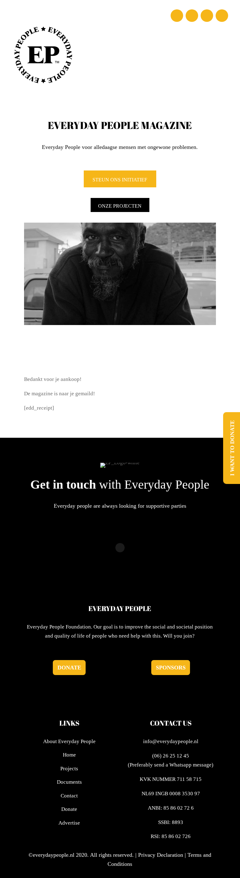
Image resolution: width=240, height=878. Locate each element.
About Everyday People (69, 741)
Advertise (69, 823)
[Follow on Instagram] (192, 15)
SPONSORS (171, 667)
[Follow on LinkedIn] (222, 15)
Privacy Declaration (160, 855)
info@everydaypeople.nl (170, 741)
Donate (69, 667)
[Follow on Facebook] (177, 15)
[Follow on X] (207, 15)
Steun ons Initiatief (119, 179)
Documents (69, 782)
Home (69, 755)
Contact (69, 796)
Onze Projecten (120, 206)
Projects (69, 769)
